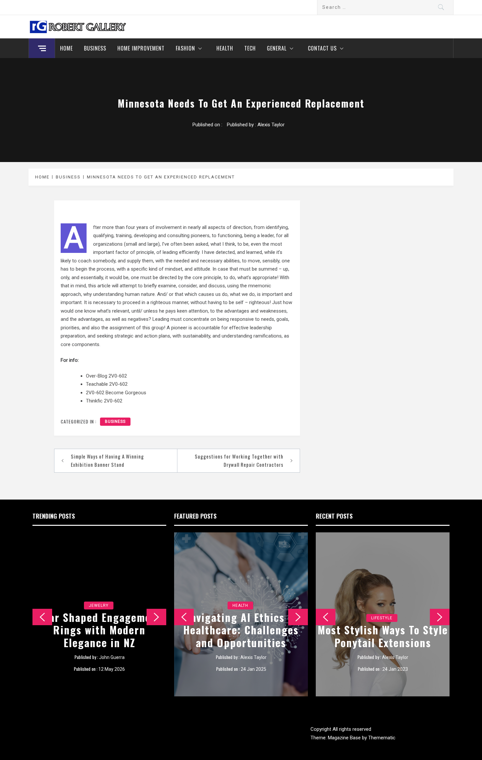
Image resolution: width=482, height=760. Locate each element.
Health (224, 48)
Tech (250, 48)
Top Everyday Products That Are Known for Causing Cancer (383, 629)
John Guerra (112, 657)
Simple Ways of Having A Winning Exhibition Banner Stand (107, 460)
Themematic (381, 738)
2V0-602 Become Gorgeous (116, 393)
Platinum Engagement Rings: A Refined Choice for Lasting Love (99, 629)
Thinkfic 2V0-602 (104, 401)
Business (95, 48)
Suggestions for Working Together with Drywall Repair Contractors (239, 460)
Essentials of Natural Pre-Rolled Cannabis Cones (241, 636)
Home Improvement (141, 48)
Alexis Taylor (271, 125)
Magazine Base (345, 738)
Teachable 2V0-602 (107, 384)
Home (66, 48)
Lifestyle (381, 605)
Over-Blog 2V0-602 (106, 376)
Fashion (185, 48)
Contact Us (322, 48)
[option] (99, 614)
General (277, 48)
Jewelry (99, 605)
